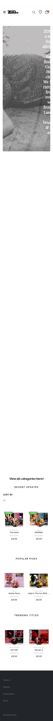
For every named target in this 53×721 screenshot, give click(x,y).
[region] (26, 88)
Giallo (39, 530)
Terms (5, 701)
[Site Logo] (12, 12)
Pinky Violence (14, 647)
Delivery (6, 687)
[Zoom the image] (26, 158)
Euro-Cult (14, 530)
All (4, 500)
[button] (5, 12)
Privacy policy (8, 694)
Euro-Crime (39, 591)
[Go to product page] (14, 580)
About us (6, 680)
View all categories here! (26, 478)
